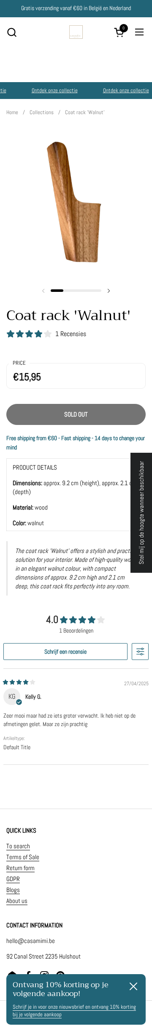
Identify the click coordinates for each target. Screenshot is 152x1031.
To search (18, 846)
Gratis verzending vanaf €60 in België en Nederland (76, 8)
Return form (20, 868)
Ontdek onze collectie (53, 90)
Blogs (13, 890)
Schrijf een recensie (65, 651)
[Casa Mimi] (76, 32)
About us (16, 901)
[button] (11, 32)
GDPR (13, 879)
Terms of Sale (22, 857)
